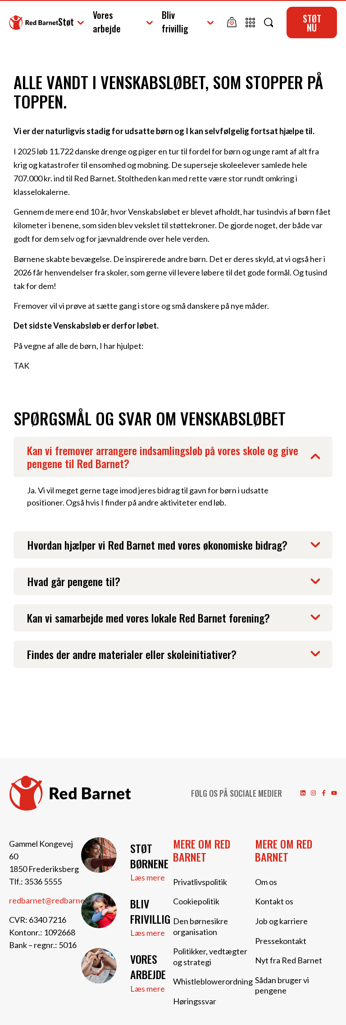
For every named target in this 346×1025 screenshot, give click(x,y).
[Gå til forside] (33, 22)
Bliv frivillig (175, 21)
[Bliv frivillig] (99, 910)
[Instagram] (313, 793)
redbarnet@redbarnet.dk (53, 900)
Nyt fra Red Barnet (288, 960)
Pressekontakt (280, 941)
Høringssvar (194, 1001)
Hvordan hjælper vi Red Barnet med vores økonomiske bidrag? (157, 545)
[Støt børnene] (99, 855)
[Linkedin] (303, 793)
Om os (266, 882)
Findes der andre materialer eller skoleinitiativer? (132, 654)
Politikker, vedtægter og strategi (210, 956)
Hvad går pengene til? (73, 581)
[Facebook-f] (324, 793)
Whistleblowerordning (213, 981)
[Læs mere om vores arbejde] (99, 966)
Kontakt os (274, 901)
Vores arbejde (107, 21)
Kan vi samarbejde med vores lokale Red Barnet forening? (148, 618)
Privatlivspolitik (200, 882)
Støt (66, 21)
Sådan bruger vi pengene (282, 985)
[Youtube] (334, 793)
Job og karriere (281, 921)
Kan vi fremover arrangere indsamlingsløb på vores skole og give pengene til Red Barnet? (162, 456)
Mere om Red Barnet (201, 850)
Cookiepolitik (196, 901)
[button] (173, 457)
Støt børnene (149, 855)
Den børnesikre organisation (200, 926)
